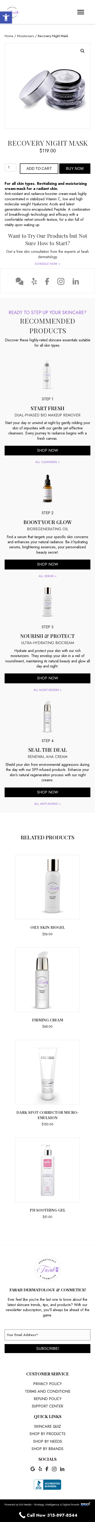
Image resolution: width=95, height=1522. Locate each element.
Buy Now (75, 169)
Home (9, 35)
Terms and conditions (47, 1391)
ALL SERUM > (47, 576)
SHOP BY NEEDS (47, 1441)
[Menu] (80, 12)
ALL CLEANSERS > (47, 462)
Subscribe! (47, 1349)
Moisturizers (25, 35)
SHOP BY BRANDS (47, 1448)
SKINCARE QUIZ (47, 1426)
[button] (6, 18)
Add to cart (39, 169)
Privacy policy (47, 1383)
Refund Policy (48, 1398)
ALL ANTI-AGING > (47, 804)
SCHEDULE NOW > (47, 264)
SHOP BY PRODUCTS (47, 1433)
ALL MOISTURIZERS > (47, 690)
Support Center (47, 1406)
